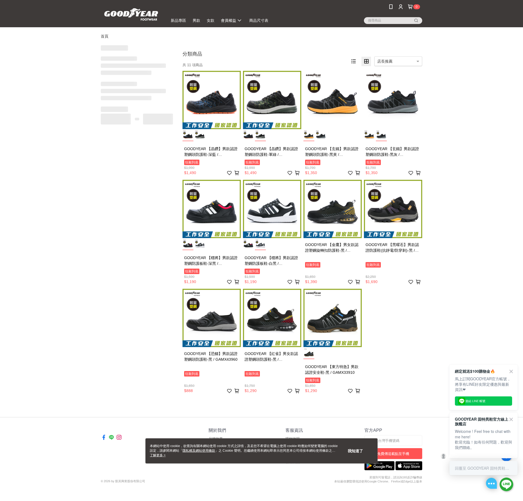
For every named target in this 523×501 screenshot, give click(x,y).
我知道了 (355, 451)
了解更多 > (158, 455)
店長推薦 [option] (385, 61)
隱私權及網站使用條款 (199, 451)
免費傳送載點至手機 (393, 454)
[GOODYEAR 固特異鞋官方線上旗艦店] (131, 14)
